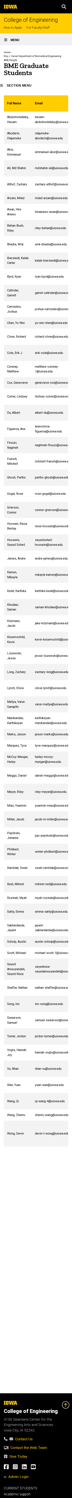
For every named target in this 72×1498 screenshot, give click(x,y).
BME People (10, 60)
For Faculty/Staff (38, 27)
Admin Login (18, 1476)
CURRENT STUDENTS (20, 1488)
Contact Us (24, 1439)
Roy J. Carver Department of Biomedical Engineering (33, 56)
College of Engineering (31, 20)
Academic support (17, 1494)
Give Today (18, 1456)
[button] (64, 6)
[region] (36, 621)
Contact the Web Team (28, 1447)
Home (7, 52)
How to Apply (13, 27)
